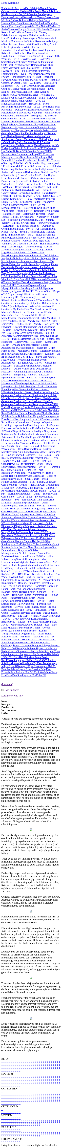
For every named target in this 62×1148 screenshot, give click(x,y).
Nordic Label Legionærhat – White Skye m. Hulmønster (29, 47)
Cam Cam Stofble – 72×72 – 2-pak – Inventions (29, 495)
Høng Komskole (10, 2)
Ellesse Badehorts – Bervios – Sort (26, 605)
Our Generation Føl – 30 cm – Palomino (29, 117)
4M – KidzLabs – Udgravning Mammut (27, 370)
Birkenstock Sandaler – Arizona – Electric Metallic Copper (29, 435)
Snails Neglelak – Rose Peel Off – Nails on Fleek (30, 412)
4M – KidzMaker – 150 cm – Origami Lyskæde (30, 343)
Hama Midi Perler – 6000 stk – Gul (27, 166)
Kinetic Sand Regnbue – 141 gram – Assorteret (28, 126)
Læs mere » (7, 695)
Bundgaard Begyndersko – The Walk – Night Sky (29, 614)
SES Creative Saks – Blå (35, 151)
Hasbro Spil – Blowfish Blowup (25, 207)
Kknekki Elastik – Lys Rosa (28, 50)
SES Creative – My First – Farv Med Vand (28, 307)
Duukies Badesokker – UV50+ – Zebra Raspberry (24, 182)
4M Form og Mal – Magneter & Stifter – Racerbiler (28, 349)
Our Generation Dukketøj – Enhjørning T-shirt (27, 373)
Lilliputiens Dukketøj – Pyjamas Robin (27, 290)
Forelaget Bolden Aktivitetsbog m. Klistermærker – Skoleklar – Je (26, 346)
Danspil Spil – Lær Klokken (35, 383)
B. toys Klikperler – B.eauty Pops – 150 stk (30, 340)
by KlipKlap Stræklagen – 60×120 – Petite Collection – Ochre (27, 543)
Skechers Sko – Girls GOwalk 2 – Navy (29, 44)
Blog (23, 1145)
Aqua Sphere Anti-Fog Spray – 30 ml (34, 508)
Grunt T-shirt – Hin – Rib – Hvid (24, 535)
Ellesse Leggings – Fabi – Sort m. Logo (30, 481)
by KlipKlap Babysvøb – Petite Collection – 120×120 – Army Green (28, 538)
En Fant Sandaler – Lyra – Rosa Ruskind (28, 668)
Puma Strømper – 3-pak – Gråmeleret (28, 432)
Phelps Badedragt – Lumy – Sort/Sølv (32, 493)
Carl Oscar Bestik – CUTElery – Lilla (28, 82)
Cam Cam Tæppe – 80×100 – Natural (29, 26)
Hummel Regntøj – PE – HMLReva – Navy (27, 572)
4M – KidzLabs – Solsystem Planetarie (29, 364)
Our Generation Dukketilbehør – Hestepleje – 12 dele (31, 114)
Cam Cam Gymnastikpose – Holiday (25, 514)
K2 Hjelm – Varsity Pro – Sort (30, 321)
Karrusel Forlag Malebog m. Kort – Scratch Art (26, 313)
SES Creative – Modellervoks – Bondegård (25, 316)
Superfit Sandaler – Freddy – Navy (31, 431)
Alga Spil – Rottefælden (23, 142)
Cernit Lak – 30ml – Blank (31, 276)
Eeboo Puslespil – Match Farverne (27, 269)
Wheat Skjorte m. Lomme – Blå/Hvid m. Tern (29, 120)
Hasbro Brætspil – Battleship (30, 169)
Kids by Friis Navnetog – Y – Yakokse (32, 580)
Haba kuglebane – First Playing (23, 181)
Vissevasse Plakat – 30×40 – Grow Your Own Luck (30, 617)
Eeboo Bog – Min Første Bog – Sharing (30, 264)
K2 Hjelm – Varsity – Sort (34, 324)
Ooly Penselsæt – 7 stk (30, 222)
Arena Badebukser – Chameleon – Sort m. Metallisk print (29, 650)
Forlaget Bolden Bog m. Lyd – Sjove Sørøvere (27, 356)
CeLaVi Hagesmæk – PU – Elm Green (29, 84)
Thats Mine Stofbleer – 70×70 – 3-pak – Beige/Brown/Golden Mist (30, 173)
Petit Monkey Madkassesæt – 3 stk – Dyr (29, 40)
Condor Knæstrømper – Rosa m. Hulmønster (30, 581)
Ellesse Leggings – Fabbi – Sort (22, 660)
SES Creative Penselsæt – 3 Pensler (27, 160)
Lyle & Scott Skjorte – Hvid (36, 648)
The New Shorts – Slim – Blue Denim (30, 444)
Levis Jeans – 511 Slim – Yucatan (23, 636)
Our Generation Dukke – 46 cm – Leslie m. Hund (30, 400)
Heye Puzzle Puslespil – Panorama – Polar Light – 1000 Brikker (29, 261)
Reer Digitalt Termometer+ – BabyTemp (31, 197)
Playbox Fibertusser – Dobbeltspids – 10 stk (30, 427)
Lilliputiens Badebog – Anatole (24, 288)
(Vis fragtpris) (12, 690)
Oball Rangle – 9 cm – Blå (27, 419)
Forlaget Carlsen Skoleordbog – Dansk (28, 193)
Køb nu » (18, 695)
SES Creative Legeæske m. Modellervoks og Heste (25, 144)
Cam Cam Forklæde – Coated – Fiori (28, 483)
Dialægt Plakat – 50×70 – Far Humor (27, 228)
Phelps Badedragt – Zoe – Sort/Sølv (27, 498)
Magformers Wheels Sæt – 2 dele (35, 338)
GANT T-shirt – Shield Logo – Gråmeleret (29, 563)
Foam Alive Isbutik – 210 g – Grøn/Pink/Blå (29, 278)
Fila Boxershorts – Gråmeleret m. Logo (26, 153)
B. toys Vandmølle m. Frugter (26, 124)
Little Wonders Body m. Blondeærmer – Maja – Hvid (28, 233)
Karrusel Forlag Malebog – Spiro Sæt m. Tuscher (29, 310)
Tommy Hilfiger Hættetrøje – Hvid (35, 666)
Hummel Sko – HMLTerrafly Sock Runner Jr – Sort (28, 584)
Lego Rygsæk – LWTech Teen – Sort (25, 571)
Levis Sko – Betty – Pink (26, 609)
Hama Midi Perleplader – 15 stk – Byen (27, 106)
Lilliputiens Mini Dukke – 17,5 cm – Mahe (30, 300)
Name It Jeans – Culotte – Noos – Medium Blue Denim (29, 10)
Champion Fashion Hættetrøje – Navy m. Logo (28, 129)
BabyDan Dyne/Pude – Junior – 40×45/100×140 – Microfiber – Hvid (29, 672)
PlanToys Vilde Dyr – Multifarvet (38, 112)
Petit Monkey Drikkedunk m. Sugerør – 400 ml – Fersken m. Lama (25, 35)
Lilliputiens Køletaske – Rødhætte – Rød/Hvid (28, 51)
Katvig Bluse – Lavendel (18, 645)
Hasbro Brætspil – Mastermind (23, 136)
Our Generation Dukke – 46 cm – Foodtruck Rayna (30, 394)
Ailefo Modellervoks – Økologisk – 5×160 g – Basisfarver (29, 397)
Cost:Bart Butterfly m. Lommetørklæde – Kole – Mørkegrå (25, 72)
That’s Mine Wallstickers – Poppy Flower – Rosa (28, 209)
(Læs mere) (7, 684)
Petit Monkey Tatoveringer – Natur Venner (29, 38)
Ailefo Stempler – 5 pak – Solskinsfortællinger (30, 392)
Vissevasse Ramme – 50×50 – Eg (37, 443)
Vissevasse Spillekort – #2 (32, 612)
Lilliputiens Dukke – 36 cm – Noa (33, 306)
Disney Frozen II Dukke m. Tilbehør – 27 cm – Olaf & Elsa (29, 194)
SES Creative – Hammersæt (38, 243)
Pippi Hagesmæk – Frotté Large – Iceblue (28, 425)
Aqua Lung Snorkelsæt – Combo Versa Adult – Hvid (26, 138)
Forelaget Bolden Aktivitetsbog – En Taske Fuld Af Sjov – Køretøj (27, 361)
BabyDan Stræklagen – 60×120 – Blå (26, 675)
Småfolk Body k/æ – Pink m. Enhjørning (30, 258)
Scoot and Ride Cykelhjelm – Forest (24, 603)
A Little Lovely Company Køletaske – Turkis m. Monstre (30, 31)
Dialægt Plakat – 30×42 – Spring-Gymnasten (28, 230)
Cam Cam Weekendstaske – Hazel (30, 510)
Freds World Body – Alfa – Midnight (20, 8)
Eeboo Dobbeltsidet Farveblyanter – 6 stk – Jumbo (29, 266)
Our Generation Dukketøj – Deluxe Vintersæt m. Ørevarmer (26, 367)
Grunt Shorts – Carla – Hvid (22, 541)
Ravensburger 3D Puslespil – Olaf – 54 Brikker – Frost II (30, 147)
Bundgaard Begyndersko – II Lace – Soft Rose (24, 620)
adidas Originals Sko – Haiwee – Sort (30, 562)
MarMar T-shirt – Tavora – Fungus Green (30, 28)
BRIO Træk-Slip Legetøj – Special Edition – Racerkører (29, 406)
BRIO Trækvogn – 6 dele (27, 410)
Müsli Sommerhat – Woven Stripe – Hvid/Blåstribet (29, 447)
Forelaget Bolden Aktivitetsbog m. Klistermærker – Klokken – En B (30, 353)
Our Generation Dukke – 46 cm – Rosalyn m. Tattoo (27, 403)
